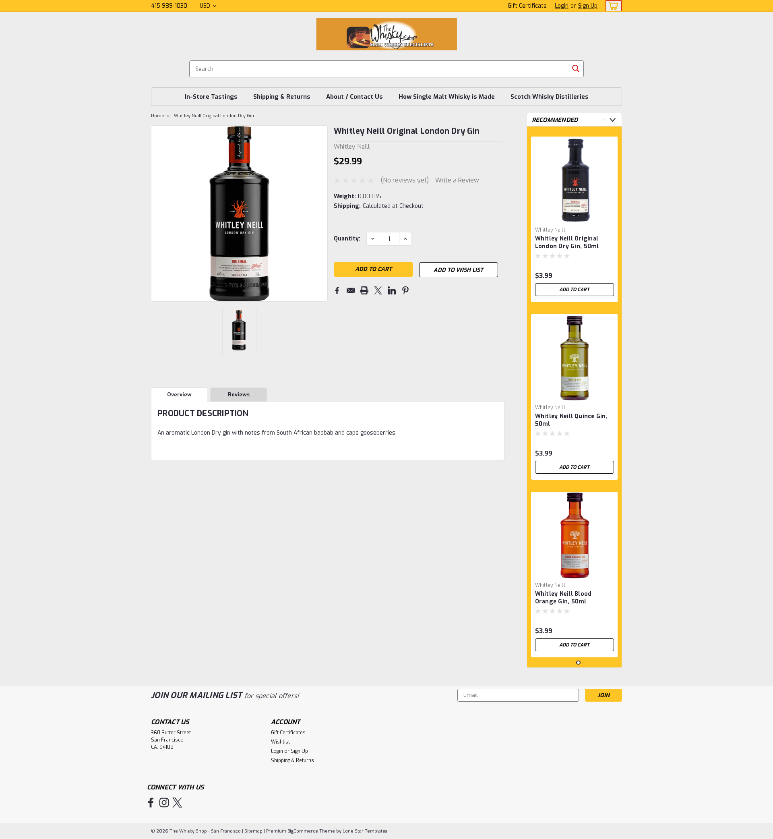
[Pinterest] (405, 290)
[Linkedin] (392, 290)
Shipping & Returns (281, 97)
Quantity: (347, 238)
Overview (179, 394)
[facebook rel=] (151, 803)
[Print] (364, 290)
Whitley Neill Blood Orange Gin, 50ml (563, 597)
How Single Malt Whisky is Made (447, 97)
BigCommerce (302, 831)
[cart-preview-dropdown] (611, 5)
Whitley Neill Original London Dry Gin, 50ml (567, 242)
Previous (158, 213)
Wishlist (280, 742)
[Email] (351, 290)
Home (157, 116)
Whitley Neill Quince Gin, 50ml (571, 420)
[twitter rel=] (177, 803)
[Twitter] (378, 290)
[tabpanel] (574, 216)
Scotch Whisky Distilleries (550, 97)
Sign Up (587, 6)
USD (206, 6)
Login (561, 6)
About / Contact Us (354, 97)
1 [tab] (570, 663)
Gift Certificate (527, 6)
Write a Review (457, 180)
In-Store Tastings (211, 97)
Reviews (239, 394)
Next (321, 213)
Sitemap (253, 831)
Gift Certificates (288, 732)
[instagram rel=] (164, 803)
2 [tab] (578, 663)
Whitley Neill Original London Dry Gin (214, 116)
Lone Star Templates (365, 831)
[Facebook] (337, 290)
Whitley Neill (550, 230)
